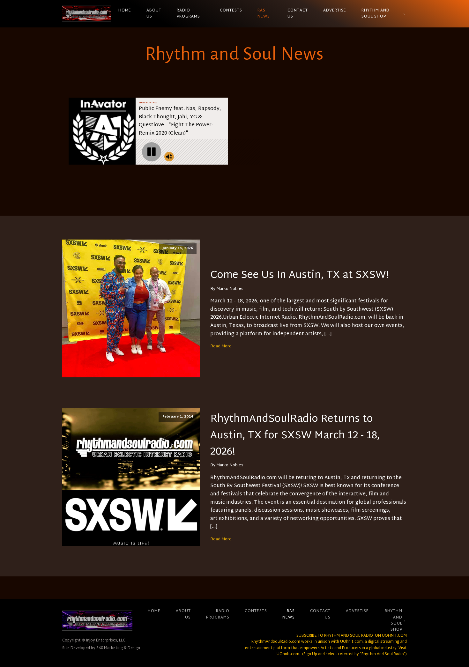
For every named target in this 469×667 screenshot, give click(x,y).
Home (124, 10)
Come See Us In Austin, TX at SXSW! (299, 275)
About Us (153, 13)
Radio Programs (188, 13)
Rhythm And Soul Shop (375, 13)
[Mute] (169, 156)
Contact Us (297, 13)
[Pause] (151, 151)
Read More (221, 346)
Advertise (334, 10)
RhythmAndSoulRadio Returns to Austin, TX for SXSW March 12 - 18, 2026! (295, 435)
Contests (231, 10)
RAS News (263, 13)
